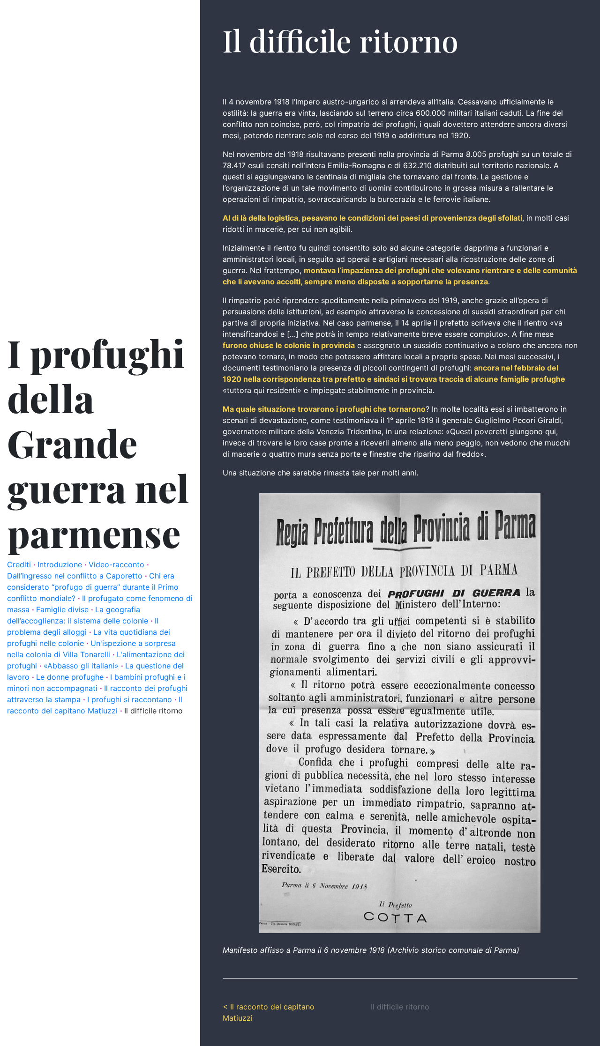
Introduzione (61, 564)
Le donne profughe (71, 677)
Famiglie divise (63, 609)
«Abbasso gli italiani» (82, 665)
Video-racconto (118, 564)
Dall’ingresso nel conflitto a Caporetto (76, 575)
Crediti (20, 564)
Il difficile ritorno (153, 710)
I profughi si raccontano (130, 699)
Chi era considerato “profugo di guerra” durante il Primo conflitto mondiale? (93, 587)
